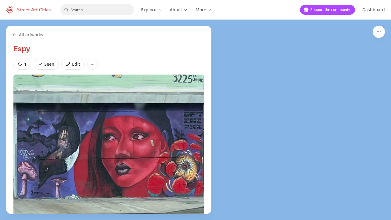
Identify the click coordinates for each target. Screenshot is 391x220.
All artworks (31, 35)
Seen (49, 64)
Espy (21, 48)
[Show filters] (379, 32)
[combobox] (97, 9)
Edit (76, 64)
